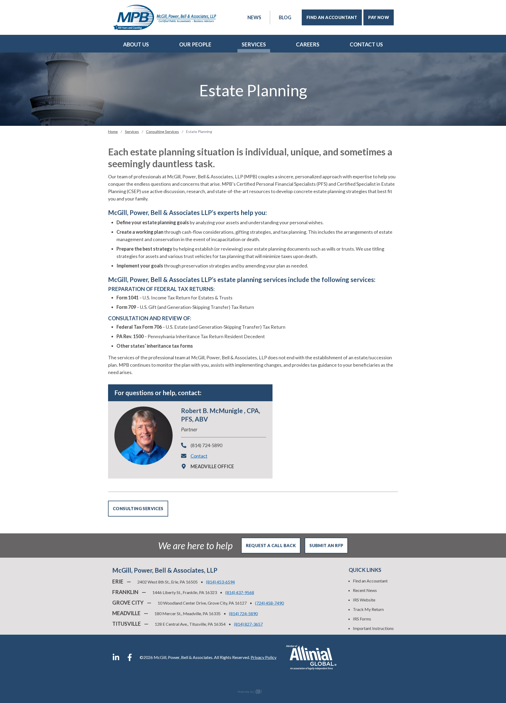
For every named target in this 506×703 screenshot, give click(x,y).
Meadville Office (212, 466)
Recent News (365, 590)
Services (132, 131)
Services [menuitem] (254, 44)
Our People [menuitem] (195, 44)
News (254, 17)
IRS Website (364, 599)
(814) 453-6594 (220, 581)
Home (113, 131)
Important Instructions (373, 628)
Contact (199, 456)
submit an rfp (326, 545)
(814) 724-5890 (206, 445)
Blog (285, 17)
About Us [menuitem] (136, 44)
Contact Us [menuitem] (366, 44)
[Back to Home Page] (164, 17)
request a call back (271, 545)
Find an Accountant (370, 580)
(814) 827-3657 (248, 624)
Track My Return (368, 609)
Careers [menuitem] (307, 44)
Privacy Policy (263, 657)
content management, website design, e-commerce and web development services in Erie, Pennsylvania (253, 691)
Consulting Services (162, 131)
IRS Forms (362, 618)
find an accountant (331, 17)
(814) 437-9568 (239, 592)
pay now (378, 17)
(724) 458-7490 (269, 602)
